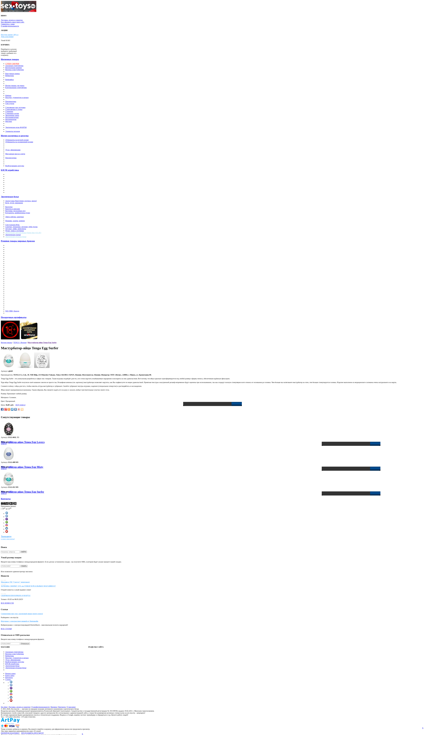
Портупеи (9, 223)
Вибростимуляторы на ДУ (15, 78)
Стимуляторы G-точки (13, 109)
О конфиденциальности (10, 26)
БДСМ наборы (10, 192)
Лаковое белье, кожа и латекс (16, 215)
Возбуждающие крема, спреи (16, 148)
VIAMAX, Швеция (12, 307)
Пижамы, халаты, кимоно (15, 221)
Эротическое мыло (12, 129)
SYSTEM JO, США (12, 301)
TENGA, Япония (11, 303)
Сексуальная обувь (12, 225)
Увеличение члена (12, 115)
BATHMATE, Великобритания (16, 253)
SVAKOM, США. (12, 299)
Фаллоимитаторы (12, 117)
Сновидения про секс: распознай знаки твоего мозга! (22, 614)
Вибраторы (9, 76)
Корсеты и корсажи (12, 209)
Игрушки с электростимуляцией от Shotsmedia (19, 621)
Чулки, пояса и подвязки (14, 231)
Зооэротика (9, 84)
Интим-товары (6, 342)
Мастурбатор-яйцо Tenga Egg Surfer (42, 342)
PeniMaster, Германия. (13, 285)
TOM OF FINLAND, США (15, 305)
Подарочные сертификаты (13, 317)
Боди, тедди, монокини (14, 203)
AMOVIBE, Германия (13, 247)
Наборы (8, 95)
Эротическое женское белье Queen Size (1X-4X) (23, 233)
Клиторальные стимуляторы (16, 88)
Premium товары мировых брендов (18, 241)
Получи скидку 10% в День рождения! (9, 36)
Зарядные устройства (13, 82)
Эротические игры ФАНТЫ (16, 127)
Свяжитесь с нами (8, 24)
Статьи (8, 679)
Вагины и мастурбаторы (14, 70)
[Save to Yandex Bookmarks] (18, 409)
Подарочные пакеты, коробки (16, 99)
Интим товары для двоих (14, 86)
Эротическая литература (14, 125)
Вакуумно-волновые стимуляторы (18, 72)
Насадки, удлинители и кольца (17, 97)
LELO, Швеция (11, 271)
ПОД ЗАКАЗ (20, 405)
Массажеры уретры (12, 91)
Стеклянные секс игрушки (15, 107)
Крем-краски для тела (13, 152)
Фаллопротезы (10, 119)
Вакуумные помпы (12, 74)
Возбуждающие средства (14, 166)
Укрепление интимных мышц (16, 162)
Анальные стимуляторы (14, 66)
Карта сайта (9, 675)
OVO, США (9, 283)
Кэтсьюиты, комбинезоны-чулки (17, 213)
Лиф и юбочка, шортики (14, 217)
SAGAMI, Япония (12, 291)
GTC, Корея (9, 265)
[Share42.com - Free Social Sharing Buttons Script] (22, 409)
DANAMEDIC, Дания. (13, 257)
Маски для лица (11, 182)
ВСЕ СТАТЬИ (6, 629)
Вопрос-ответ (10, 673)
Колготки (9, 207)
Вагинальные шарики (13, 68)
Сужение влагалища (13, 160)
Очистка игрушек (12, 156)
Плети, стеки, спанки (13, 188)
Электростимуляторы (13, 123)
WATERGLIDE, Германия (15, 309)
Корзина (54, 707)
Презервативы (10, 101)
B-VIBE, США (10, 251)
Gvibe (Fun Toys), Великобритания (18, 267)
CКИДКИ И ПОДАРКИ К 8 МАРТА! (15, 595)
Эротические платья (13, 235)
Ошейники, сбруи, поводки (15, 186)
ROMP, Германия (11, 289)
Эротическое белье (10, 196)
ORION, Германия (12, 281)
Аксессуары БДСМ (12, 174)
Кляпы (7, 180)
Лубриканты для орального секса (17, 146)
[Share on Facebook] (2, 409)
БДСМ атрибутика (10, 170)
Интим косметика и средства (15, 136)
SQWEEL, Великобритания (15, 297)
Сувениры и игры (12, 113)
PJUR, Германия (11, 287)
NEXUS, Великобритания (15, 277)
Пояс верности (10, 190)
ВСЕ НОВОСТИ (7, 603)
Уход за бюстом (11, 164)
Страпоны (9, 111)
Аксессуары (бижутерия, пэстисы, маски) (21, 201)
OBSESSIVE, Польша (13, 279)
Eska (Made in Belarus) (13, 261)
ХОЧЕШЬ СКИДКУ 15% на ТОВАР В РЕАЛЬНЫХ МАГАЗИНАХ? (28, 586)
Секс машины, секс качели (15, 105)
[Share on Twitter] (12, 409)
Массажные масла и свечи (15, 154)
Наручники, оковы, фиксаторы (17, 184)
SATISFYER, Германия (14, 293)
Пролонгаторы (10, 158)
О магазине (71, 707)
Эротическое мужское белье (15, 237)
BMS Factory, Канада (13, 255)
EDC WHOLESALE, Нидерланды (18, 259)
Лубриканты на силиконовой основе (19, 142)
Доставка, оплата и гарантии (12, 20)
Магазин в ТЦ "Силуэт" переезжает (15, 582)
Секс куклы (9, 103)
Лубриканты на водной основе (17, 140)
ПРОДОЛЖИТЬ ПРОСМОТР (32, 733)
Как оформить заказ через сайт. (12, 22)
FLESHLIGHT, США (13, 263)
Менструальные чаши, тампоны (17, 93)
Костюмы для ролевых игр (15, 211)
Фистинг (8, 121)
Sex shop (4, 707)
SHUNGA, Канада (12, 295)
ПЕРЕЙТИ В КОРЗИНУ (10, 733)
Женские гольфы (11, 205)
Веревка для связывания (14, 176)
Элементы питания (12, 131)
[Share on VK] (15, 409)
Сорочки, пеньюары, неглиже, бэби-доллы (21, 227)
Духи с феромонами (12, 150)
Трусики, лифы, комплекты (15, 229)
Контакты (6, 499)
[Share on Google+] (5, 409)
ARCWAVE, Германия (13, 249)
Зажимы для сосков (12, 178)
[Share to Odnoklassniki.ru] (9, 409)
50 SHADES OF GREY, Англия (17, 245)
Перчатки (9, 219)
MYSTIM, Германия (12, 275)
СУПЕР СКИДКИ (12, 64)
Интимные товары (10, 59)
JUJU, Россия (10, 269)
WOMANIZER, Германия (15, 313)
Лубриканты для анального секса (17, 144)
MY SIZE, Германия (12, 273)
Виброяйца (9, 80)
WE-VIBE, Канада (12, 311)
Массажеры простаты (13, 89)
